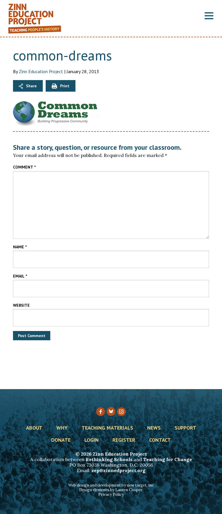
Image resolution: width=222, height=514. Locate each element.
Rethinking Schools (109, 459)
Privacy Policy (111, 494)
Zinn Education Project (41, 71)
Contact (160, 440)
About (34, 428)
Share (31, 85)
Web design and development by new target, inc (111, 485)
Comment (24, 167)
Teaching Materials (107, 428)
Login (91, 440)
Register (123, 440)
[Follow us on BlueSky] (111, 411)
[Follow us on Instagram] (121, 411)
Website (21, 305)
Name (20, 246)
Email (20, 276)
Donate (61, 440)
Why (62, 428)
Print (64, 85)
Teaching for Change (167, 459)
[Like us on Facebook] (100, 411)
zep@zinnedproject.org (118, 470)
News (154, 428)
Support (185, 428)
